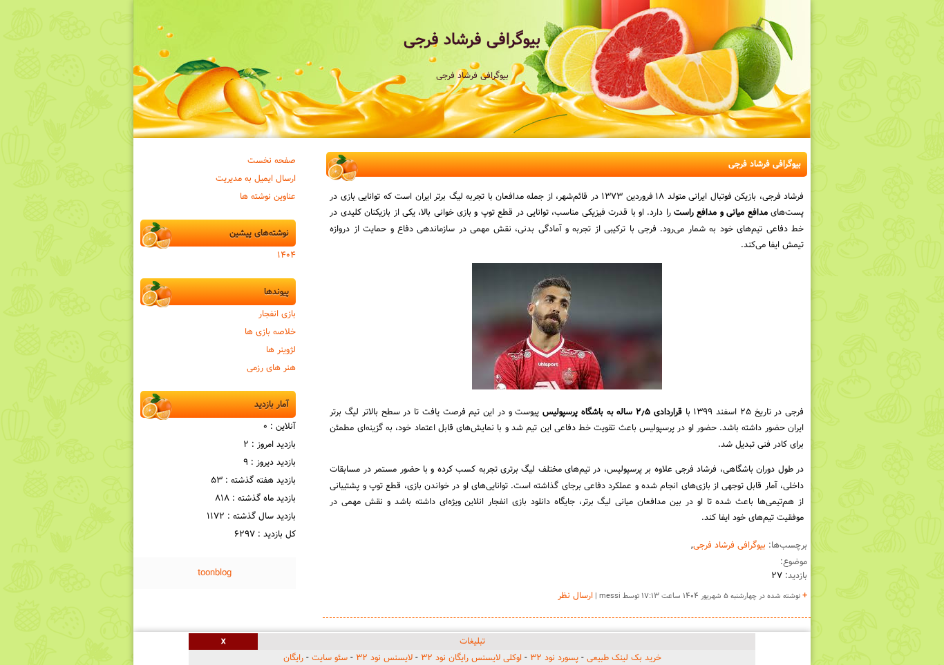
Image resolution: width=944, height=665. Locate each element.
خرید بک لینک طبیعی (624, 658)
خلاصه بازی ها (270, 332)
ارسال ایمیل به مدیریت (256, 179)
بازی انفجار (277, 314)
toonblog (215, 573)
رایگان (293, 658)
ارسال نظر (575, 596)
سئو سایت (330, 658)
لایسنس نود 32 (384, 658)
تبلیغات (472, 641)
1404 (286, 255)
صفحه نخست (271, 161)
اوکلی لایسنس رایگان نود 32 (471, 658)
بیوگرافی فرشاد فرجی (472, 40)
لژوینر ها (281, 350)
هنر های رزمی (271, 368)
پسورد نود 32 (554, 658)
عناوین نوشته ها (268, 197)
